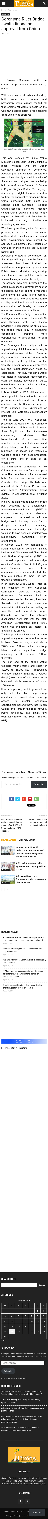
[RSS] (27, 1501)
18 (12, 1326)
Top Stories (5, 14)
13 (25, 1321)
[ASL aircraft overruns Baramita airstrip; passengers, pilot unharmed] (8, 879)
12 (18, 1321)
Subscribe (38, 784)
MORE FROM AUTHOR (27, 840)
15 (37, 1321)
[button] (44, 3)
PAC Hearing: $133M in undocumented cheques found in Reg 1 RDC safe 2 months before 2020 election (12, 825)
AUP (22, 1511)
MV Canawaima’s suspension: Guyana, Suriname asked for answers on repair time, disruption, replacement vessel (23, 974)
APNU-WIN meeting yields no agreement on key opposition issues (30, 866)
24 (5, 1331)
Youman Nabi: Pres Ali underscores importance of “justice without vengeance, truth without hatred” (23, 938)
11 (12, 1321)
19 (18, 1326)
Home (6, 1511)
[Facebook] (20, 1501)
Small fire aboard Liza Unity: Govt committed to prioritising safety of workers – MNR (22, 986)
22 (37, 1326)
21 (31, 1326)
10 (5, 1321)
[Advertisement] (24, 56)
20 (25, 1326)
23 (44, 1326)
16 (44, 1321)
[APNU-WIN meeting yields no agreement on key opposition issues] (8, 866)
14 (31, 1321)
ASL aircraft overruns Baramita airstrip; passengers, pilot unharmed (31, 879)
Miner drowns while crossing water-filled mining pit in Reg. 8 (38, 822)
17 (5, 1326)
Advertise (14, 1511)
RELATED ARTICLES (8, 840)
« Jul (3, 1340)
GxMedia (25, 1516)
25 (12, 1331)
